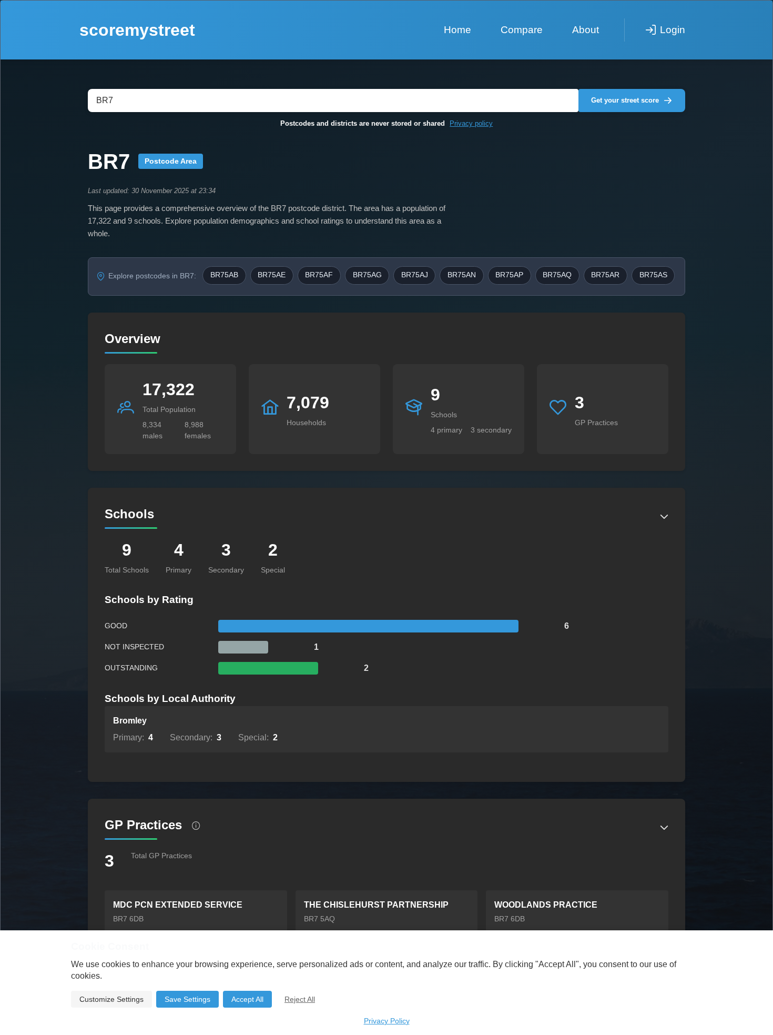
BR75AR (605, 275)
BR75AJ (414, 275)
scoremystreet (137, 30)
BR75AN (461, 275)
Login (672, 29)
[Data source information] (196, 825)
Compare (522, 29)
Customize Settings (111, 999)
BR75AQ (557, 275)
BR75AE (272, 275)
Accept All (247, 999)
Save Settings (187, 999)
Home (457, 29)
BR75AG (367, 275)
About (585, 29)
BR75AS (653, 275)
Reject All (299, 999)
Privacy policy (471, 123)
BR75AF (319, 275)
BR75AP (509, 275)
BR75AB (224, 275)
